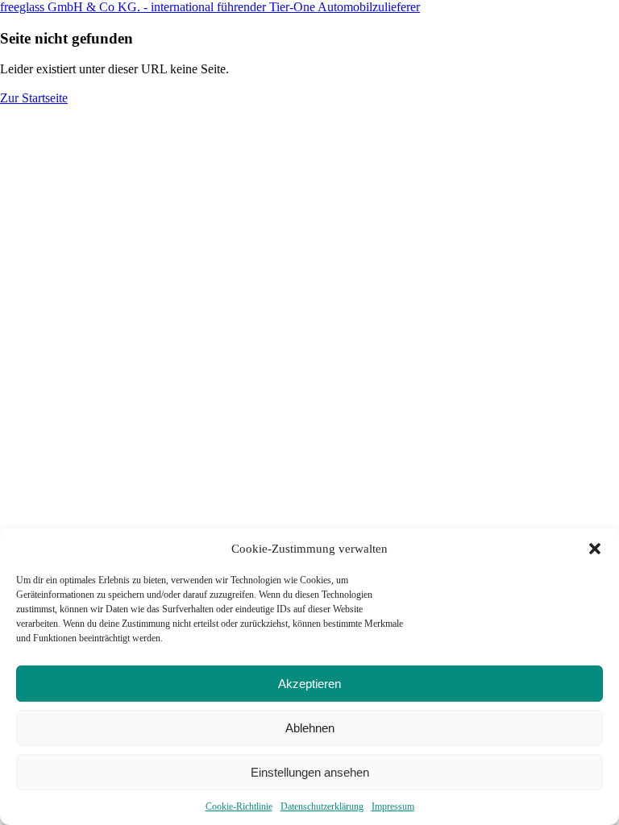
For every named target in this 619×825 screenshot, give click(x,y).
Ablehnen (309, 728)
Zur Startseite (34, 98)
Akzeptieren (309, 683)
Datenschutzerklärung (322, 806)
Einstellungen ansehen (310, 772)
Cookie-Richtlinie (239, 806)
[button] (595, 549)
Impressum (393, 806)
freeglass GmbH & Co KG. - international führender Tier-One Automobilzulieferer (210, 7)
